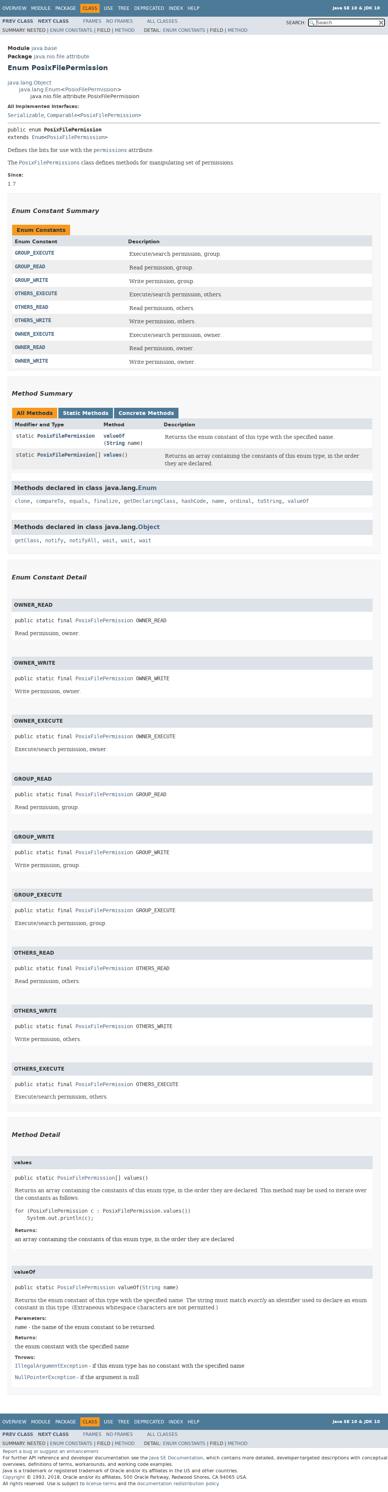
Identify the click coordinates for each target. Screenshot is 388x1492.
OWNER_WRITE (31, 361)
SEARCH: (296, 22)
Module (41, 8)
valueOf (114, 436)
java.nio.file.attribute (61, 56)
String (115, 443)
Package (65, 8)
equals (78, 501)
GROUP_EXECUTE (34, 253)
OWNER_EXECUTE (34, 334)
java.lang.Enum (40, 89)
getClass (27, 540)
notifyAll (83, 540)
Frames (92, 21)
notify (54, 540)
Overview (14, 8)
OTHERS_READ (31, 307)
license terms (101, 1483)
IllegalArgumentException (51, 1366)
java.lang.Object (29, 83)
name (218, 501)
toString (269, 501)
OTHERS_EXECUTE (36, 293)
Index (176, 8)
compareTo (49, 501)
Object (149, 527)
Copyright (14, 1477)
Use (108, 8)
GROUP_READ (30, 266)
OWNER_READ (30, 347)
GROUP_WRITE (31, 280)
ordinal (240, 501)
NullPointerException (45, 1377)
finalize (106, 501)
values (112, 455)
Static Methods (85, 413)
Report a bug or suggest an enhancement (51, 1451)
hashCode (193, 501)
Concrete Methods (146, 413)
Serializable (26, 115)
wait (109, 540)
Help (193, 8)
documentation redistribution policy (177, 1483)
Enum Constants (71, 30)
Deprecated (149, 8)
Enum (38, 137)
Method (125, 30)
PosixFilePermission (91, 89)
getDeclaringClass (149, 501)
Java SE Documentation (176, 1458)
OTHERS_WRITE (33, 320)
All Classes (162, 21)
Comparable (62, 115)
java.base (44, 48)
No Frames (119, 21)
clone (22, 501)
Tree (124, 8)
